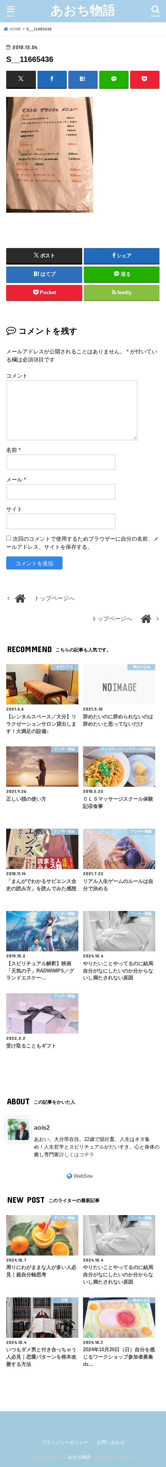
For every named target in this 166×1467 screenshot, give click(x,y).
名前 (13, 450)
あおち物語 (83, 9)
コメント (17, 376)
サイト (14, 509)
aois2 (42, 1127)
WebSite (83, 1176)
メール (16, 479)
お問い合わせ (111, 1442)
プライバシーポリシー (65, 1442)
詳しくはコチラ (76, 1154)
